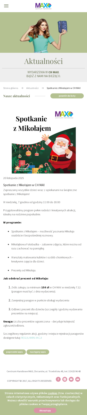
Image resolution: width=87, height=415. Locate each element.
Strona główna (10, 87)
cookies (52, 393)
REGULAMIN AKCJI (31, 338)
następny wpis (38, 351)
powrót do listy (67, 95)
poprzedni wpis (14, 351)
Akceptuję (45, 410)
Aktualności (32, 87)
